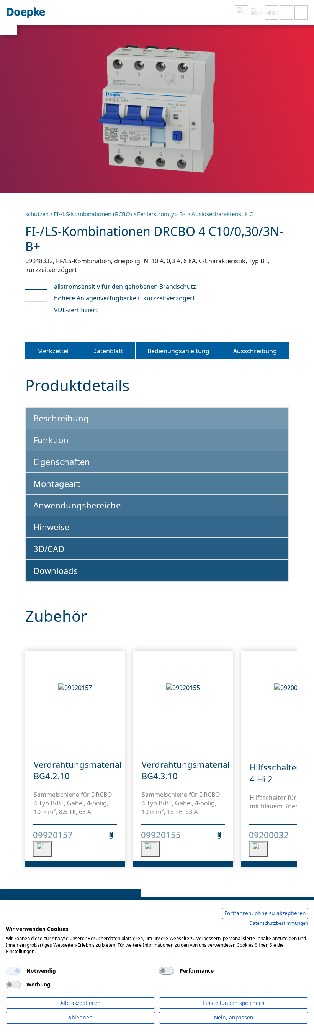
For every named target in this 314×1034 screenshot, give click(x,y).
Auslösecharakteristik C (222, 214)
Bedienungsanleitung (178, 351)
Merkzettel (53, 351)
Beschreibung (61, 418)
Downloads (55, 570)
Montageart (56, 483)
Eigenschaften (61, 461)
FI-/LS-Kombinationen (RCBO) (93, 214)
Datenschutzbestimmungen (278, 923)
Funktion (51, 440)
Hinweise (51, 527)
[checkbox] (13, 971)
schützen (37, 214)
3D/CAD (48, 548)
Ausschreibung (255, 351)
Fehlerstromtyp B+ (161, 214)
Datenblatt (107, 351)
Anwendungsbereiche (77, 505)
